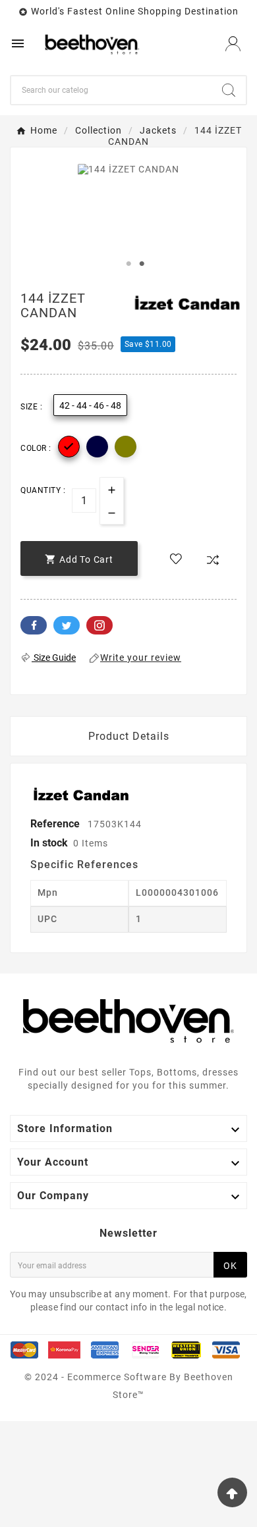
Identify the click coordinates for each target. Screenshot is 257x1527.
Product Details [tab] (128, 736)
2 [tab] (141, 264)
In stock (49, 843)
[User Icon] (233, 43)
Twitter (66, 625)
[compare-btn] (213, 560)
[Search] (228, 90)
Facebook (33, 625)
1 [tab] (128, 264)
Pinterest (99, 625)
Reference (56, 823)
